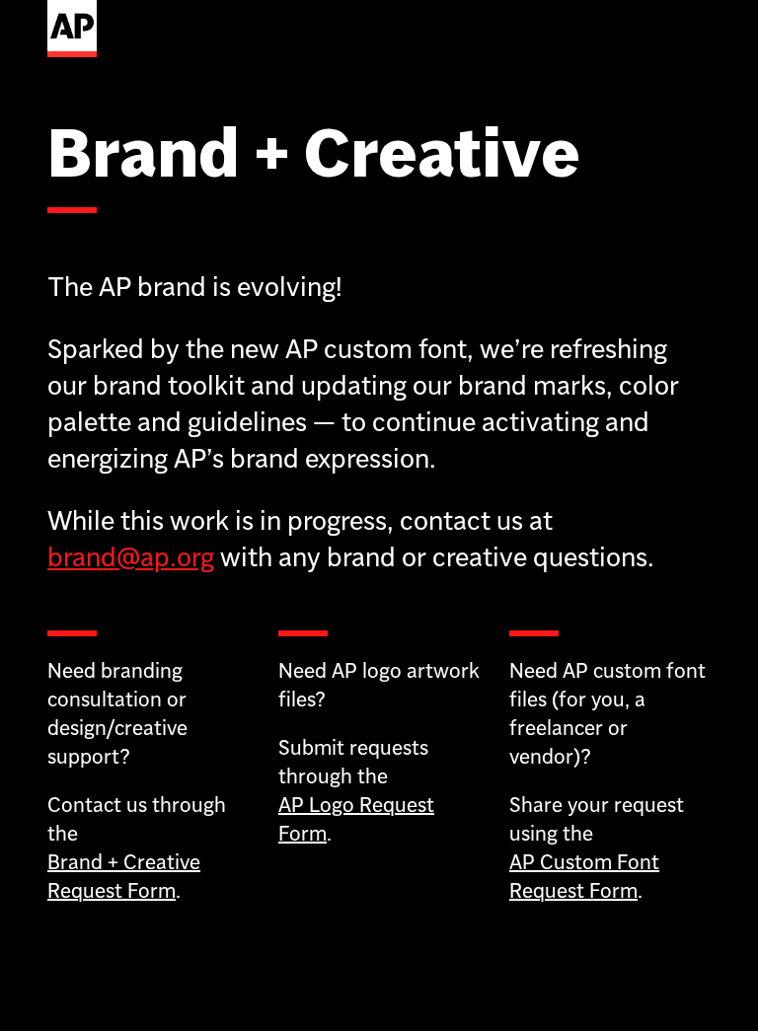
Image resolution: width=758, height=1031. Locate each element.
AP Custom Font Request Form (584, 876)
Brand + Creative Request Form (123, 876)
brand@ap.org (130, 557)
